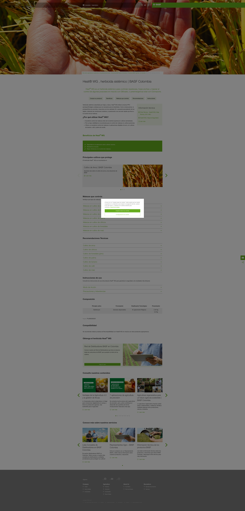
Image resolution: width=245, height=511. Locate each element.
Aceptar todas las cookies (122, 210)
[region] (122, 208)
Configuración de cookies (122, 214)
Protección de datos (115, 207)
